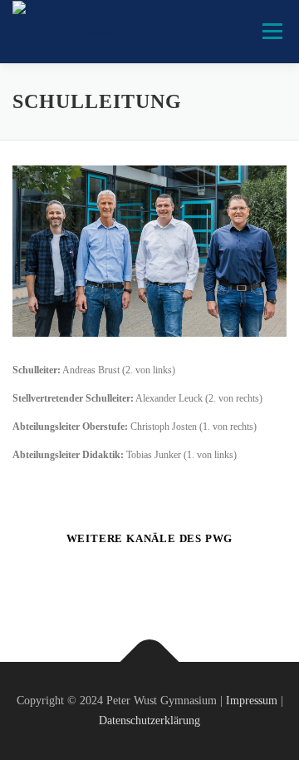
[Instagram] (169, 582)
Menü (269, 31)
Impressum (251, 700)
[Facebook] (129, 582)
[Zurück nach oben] (149, 662)
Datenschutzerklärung (149, 720)
